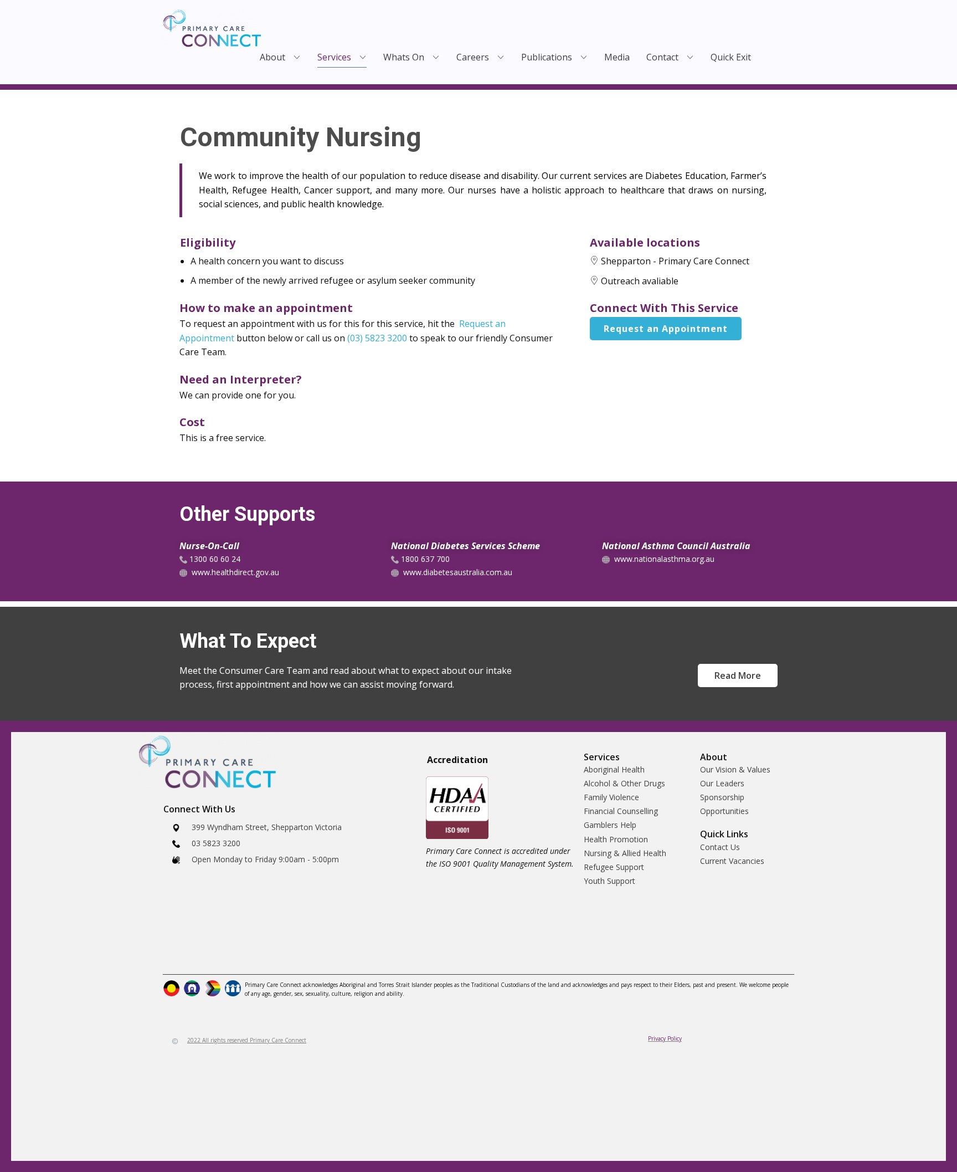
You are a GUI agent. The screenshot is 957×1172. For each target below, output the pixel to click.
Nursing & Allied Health (625, 853)
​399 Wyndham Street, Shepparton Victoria (266, 827)
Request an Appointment (666, 329)
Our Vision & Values (735, 769)
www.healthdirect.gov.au (235, 572)
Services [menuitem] (334, 57)
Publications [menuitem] (546, 57)
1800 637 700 (424, 559)
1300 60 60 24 (213, 559)
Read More (737, 675)
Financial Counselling (621, 811)
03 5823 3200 (214, 843)
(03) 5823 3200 (377, 338)
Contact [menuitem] (662, 57)
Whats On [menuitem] (403, 57)
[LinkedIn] (223, 955)
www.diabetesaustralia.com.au (457, 572)
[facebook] (172, 955)
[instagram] (198, 955)
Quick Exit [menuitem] (731, 57)
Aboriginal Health (614, 769)
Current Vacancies (732, 861)
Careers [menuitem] (472, 57)
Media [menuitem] (617, 57)
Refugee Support (614, 867)
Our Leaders (722, 783)
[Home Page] (212, 28)
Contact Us (720, 847)
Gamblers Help (610, 825)
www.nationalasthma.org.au (664, 559)
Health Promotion (616, 839)
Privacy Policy (665, 1038)
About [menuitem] (272, 57)
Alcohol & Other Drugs (624, 783)
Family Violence (611, 797)
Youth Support (609, 881)
